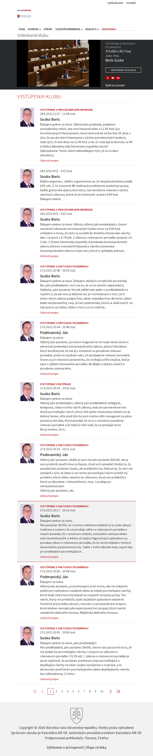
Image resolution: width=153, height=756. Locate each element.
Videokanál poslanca (123, 70)
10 (101, 691)
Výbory (48, 29)
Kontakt (131, 3)
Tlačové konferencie (67, 29)
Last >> (115, 691)
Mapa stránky (96, 747)
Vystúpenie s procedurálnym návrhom (66, 110)
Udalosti (91, 29)
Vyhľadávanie (115, 3)
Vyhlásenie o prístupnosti (65, 747)
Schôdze (33, 29)
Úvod (22, 29)
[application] (58, 63)
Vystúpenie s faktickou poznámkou (64, 266)
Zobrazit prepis (49, 160)
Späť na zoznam (115, 85)
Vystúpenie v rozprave (55, 384)
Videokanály (109, 29)
